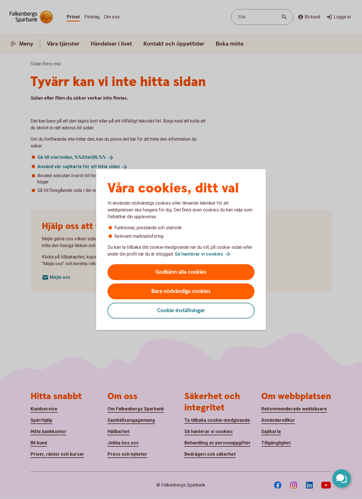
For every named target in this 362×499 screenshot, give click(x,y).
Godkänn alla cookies (181, 272)
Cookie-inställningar (181, 310)
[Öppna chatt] (341, 478)
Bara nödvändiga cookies (181, 291)
